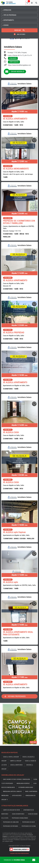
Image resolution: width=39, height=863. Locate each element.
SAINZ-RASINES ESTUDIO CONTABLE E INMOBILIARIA (16, 779)
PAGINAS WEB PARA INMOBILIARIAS (19, 853)
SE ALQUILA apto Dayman (14, 532)
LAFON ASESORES (17, 795)
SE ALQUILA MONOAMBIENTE (16, 168)
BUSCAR (17, 30)
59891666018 (13, 62)
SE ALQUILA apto (10, 582)
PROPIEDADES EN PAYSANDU (10, 826)
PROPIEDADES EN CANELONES (11, 822)
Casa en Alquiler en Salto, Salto (13, 122)
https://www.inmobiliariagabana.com (19, 65)
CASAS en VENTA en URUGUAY (11, 757)
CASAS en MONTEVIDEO (16, 765)
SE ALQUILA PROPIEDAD (13, 332)
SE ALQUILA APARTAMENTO (15, 119)
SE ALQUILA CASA (11, 432)
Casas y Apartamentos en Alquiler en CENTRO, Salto (18, 227)
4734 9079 (12, 58)
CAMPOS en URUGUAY (15, 761)
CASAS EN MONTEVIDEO (18, 814)
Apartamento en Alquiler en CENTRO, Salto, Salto (19, 585)
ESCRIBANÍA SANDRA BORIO (25, 787)
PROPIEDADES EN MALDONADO (20, 818)
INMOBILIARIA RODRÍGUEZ (23, 783)
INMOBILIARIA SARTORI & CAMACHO (12, 791)
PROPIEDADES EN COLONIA (29, 826)
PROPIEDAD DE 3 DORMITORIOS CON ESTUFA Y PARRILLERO (19, 222)
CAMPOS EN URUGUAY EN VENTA (11, 810)
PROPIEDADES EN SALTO (28, 822)
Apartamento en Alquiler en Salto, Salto (16, 385)
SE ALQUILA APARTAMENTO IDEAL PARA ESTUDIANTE (18, 633)
